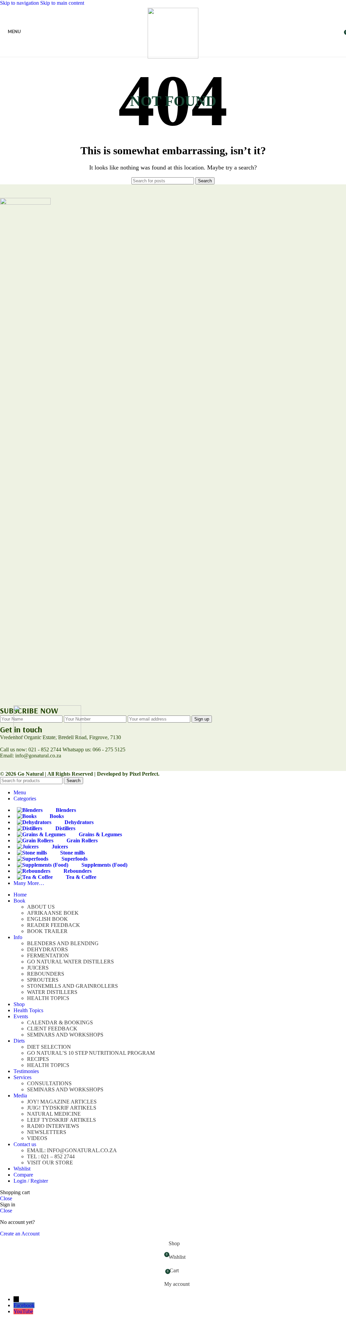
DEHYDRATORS (47, 949)
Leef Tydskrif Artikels (61, 1120)
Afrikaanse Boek (53, 913)
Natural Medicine (54, 1114)
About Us (41, 907)
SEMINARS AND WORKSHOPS (65, 1035)
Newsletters (46, 1132)
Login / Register (31, 1181)
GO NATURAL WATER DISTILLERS (70, 961)
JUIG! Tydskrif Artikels (61, 1108)
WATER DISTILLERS (52, 992)
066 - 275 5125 (109, 749)
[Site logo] (173, 57)
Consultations (49, 1083)
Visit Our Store (50, 1162)
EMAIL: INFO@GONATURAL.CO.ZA (72, 1150)
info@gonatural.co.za (37, 755)
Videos (37, 1138)
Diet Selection (49, 1047)
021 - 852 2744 (44, 749)
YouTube (23, 1311)
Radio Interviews (53, 1126)
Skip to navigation (20, 3)
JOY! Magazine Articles (62, 1102)
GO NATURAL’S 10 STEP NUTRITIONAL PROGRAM (91, 1053)
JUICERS (38, 968)
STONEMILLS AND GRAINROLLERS (72, 986)
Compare (23, 1175)
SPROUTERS (42, 980)
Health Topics (48, 998)
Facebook (24, 1305)
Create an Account (20, 1233)
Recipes (38, 1059)
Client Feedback (52, 1028)
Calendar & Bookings (60, 1022)
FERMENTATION (48, 955)
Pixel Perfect (143, 774)
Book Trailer (47, 931)
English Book (47, 919)
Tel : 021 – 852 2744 (51, 1156)
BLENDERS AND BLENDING (63, 943)
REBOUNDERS (45, 974)
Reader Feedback (53, 925)
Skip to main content (62, 3)
